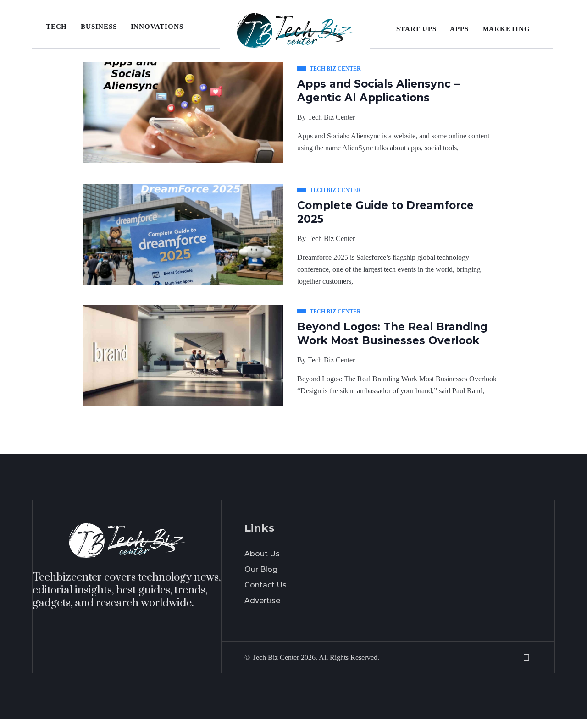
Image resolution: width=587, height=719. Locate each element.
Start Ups (416, 29)
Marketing (506, 29)
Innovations (157, 26)
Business (98, 26)
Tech (56, 26)
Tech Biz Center (331, 117)
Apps (459, 29)
